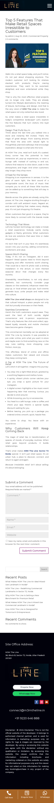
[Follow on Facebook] (37, 702)
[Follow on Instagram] (42, 702)
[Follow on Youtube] (47, 702)
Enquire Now (27, 687)
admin (11, 36)
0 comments (12, 39)
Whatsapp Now (27, 693)
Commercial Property (38, 36)
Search (44, 569)
